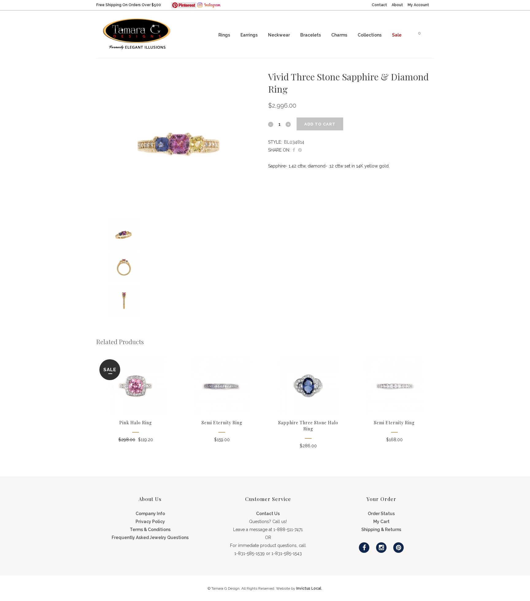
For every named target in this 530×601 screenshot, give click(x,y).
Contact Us (268, 513)
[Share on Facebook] (294, 150)
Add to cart (320, 124)
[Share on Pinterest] (300, 150)
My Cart (381, 521)
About (397, 5)
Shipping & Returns (381, 529)
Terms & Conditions (150, 529)
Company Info (150, 513)
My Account (418, 5)
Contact (379, 5)
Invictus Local (308, 588)
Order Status (381, 513)
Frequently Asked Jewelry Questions (150, 537)
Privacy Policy (150, 521)
